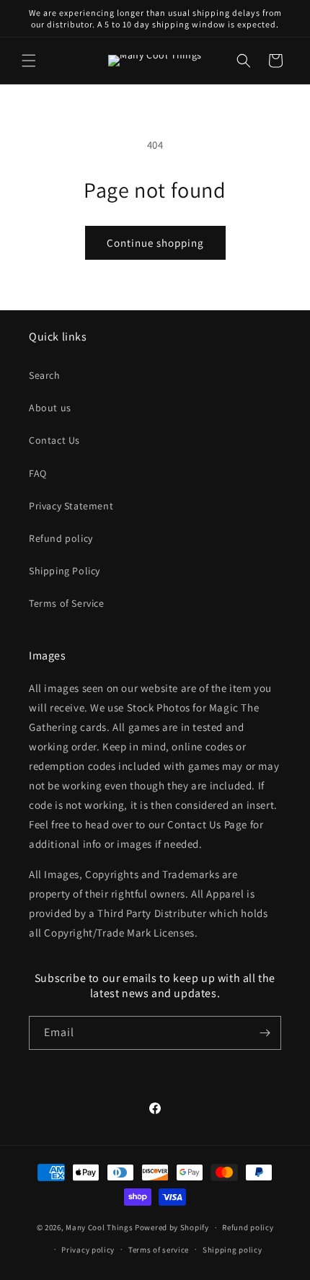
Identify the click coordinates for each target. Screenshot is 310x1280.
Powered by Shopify (172, 1227)
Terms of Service (67, 603)
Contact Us (54, 440)
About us (50, 407)
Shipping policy (232, 1250)
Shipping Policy (64, 570)
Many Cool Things (99, 1227)
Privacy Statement (71, 505)
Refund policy (61, 538)
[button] (29, 60)
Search (45, 375)
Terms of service (158, 1250)
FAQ (38, 473)
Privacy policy (88, 1250)
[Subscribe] (264, 1033)
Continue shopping (155, 243)
